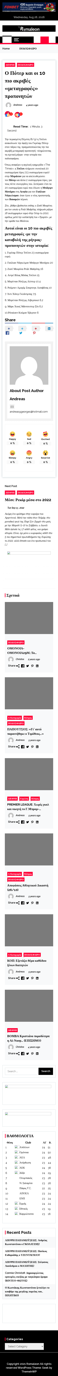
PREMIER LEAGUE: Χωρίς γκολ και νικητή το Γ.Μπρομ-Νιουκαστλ (28, 807)
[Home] (7, 40)
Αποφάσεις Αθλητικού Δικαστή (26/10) (27, 888)
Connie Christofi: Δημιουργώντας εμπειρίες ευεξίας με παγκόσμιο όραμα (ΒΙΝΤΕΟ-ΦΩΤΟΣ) (26, 1276)
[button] (37, 40)
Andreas (17, 399)
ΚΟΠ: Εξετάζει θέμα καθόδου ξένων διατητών (26, 963)
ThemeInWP (29, 1371)
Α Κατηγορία (14, 717)
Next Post (11, 486)
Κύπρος (28, 717)
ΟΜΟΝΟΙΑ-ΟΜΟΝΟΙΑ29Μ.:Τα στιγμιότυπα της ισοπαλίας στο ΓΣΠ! (27, 651)
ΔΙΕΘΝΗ (10, 64)
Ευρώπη (24, 798)
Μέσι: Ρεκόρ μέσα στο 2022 (28, 499)
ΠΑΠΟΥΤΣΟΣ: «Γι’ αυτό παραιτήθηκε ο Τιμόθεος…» (25, 731)
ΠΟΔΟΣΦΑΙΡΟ (25, 64)
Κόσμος (35, 798)
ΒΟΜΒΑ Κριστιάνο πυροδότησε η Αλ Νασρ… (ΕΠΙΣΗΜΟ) (28, 1038)
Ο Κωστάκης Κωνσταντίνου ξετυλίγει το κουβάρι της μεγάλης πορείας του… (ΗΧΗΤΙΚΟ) (27, 1291)
